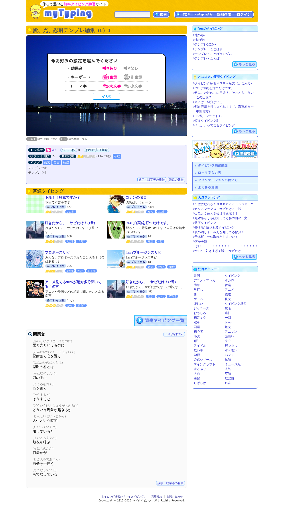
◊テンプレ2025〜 (204, 44)
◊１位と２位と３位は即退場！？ (215, 213)
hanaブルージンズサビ (144, 252)
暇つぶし (231, 345)
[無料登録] (225, 149)
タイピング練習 (236, 303)
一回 (228, 317)
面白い (229, 336)
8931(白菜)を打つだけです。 (148, 223)
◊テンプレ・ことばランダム (212, 54)
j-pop (228, 322)
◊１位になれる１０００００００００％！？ (223, 204)
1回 (196, 341)
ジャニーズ (201, 308)
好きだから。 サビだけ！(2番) (151, 282)
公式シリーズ (203, 359)
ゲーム (198, 299)
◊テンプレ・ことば (206, 58)
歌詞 (197, 275)
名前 (197, 373)
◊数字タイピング (204, 223)
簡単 (197, 285)
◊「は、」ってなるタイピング (214, 125)
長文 (228, 299)
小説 (197, 336)
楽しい (198, 303)
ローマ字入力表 (209, 172)
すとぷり (200, 369)
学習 (197, 355)
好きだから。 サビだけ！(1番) (70, 223)
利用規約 (156, 496)
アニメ (229, 289)
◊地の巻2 (199, 35)
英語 (228, 373)
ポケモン (231, 350)
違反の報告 (176, 179)
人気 (228, 369)
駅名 (228, 308)
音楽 (228, 285)
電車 (197, 322)
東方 (228, 341)
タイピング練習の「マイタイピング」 (124, 496)
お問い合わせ (175, 496)
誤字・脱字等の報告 (152, 179)
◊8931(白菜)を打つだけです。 (213, 88)
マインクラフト (204, 364)
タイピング (232, 275)
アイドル (200, 345)
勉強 (66, 162)
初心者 (198, 331)
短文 (47, 162)
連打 (228, 313)
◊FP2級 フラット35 (207, 116)
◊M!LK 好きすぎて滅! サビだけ (217, 251)
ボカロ (229, 280)
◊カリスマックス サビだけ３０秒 (217, 209)
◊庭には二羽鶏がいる (208, 102)
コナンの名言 (136, 197)
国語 (197, 327)
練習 (197, 378)
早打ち (198, 289)
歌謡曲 (229, 378)
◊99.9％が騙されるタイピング (213, 227)
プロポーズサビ (57, 252)
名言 (56, 162)
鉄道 (228, 294)
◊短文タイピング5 (205, 120)
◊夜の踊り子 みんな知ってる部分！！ (220, 232)
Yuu (53, 150)
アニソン (231, 331)
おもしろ (200, 313)
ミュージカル (234, 364)
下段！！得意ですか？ (62, 197)
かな (117, 156)
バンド (229, 355)
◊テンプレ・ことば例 (208, 49)
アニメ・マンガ (204, 280)
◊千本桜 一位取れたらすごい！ (215, 237)
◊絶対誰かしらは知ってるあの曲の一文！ (221, 218)
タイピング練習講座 (213, 165)
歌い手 (198, 350)
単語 (228, 359)
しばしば (200, 383)
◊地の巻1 (199, 40)
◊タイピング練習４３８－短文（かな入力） (223, 83)
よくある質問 (208, 187)
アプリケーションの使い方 (218, 180)
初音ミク (200, 317)
